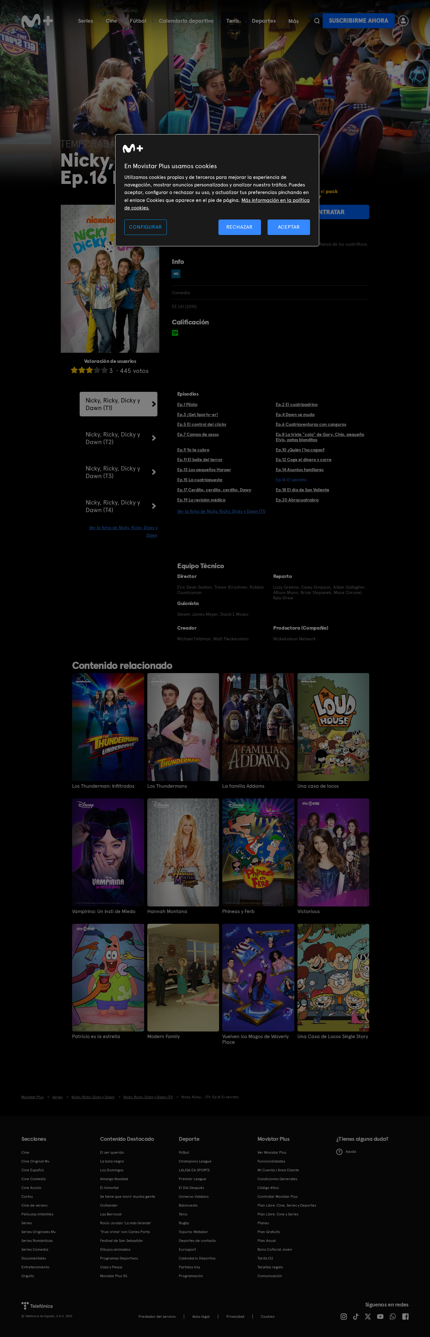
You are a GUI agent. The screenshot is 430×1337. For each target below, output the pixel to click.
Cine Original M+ (35, 1161)
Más (293, 21)
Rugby (184, 1223)
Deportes (264, 20)
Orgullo (27, 1276)
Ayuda (351, 1151)
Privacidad (235, 1316)
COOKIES (267, 1316)
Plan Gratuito (268, 1232)
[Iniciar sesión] (403, 20)
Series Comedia (34, 1249)
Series (85, 20)
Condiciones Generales (277, 1179)
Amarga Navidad (114, 1179)
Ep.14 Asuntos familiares (300, 469)
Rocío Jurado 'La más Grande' (125, 1223)
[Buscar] (317, 21)
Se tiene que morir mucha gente (127, 1196)
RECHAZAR (239, 227)
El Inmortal (109, 1188)
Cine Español (32, 1170)
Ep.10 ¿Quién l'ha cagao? (300, 449)
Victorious (308, 911)
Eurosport (187, 1249)
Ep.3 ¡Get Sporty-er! (197, 414)
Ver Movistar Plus (271, 1152)
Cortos (27, 1196)
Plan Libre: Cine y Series (277, 1214)
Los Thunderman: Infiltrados (103, 786)
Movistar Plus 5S (113, 1276)
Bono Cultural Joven (274, 1249)
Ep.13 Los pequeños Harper (204, 469)
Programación (191, 1276)
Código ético (268, 1188)
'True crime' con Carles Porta (125, 1232)
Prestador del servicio (157, 1316)
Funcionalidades (271, 1161)
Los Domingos (111, 1170)
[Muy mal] (74, 370)
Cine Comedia (33, 1179)
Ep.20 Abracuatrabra (297, 499)
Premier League (192, 1179)
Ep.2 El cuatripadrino (297, 404)
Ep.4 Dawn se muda (295, 414)
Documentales (33, 1258)
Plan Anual (266, 1240)
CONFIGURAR (145, 227)
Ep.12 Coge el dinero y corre (303, 459)
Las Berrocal (111, 1214)
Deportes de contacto (197, 1240)
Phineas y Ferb (238, 911)
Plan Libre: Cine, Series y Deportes (286, 1205)
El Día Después (191, 1188)
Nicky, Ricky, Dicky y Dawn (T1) (113, 404)
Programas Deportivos (119, 1258)
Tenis (232, 20)
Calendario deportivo (186, 20)
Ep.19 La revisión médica (201, 499)
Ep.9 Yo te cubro (193, 449)
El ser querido (112, 1152)
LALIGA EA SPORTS (194, 1170)
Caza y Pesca (111, 1267)
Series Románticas (37, 1240)
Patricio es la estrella (96, 1036)
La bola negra (112, 1161)
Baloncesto (188, 1205)
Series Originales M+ (38, 1232)
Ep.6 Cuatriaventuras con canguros (311, 424)
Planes (263, 1223)
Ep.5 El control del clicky (201, 424)
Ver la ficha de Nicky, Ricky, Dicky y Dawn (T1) (221, 511)
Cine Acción (31, 1188)
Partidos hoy (189, 1267)
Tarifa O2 (265, 1258)
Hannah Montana (167, 911)
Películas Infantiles (37, 1214)
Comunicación (269, 1276)
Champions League (195, 1161)
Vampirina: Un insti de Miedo (103, 911)
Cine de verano (34, 1205)
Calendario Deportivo (197, 1258)
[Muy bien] (104, 370)
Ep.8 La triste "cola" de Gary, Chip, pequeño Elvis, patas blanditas (320, 437)
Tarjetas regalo (270, 1267)
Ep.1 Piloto (187, 404)
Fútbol (138, 20)
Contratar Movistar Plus (277, 1196)
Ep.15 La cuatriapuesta (199, 479)
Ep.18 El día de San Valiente (302, 489)
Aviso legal (201, 1316)
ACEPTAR (289, 227)
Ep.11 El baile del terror (200, 459)
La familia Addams (243, 786)
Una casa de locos (318, 786)
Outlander (109, 1205)
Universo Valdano (194, 1196)
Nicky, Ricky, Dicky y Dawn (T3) (113, 472)
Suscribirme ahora (358, 20)
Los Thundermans (167, 786)
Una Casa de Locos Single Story (332, 1036)
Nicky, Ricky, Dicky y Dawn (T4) (113, 506)
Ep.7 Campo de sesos (198, 434)
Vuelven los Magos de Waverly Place (255, 1039)
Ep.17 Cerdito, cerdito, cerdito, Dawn (214, 489)
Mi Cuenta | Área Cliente (278, 1170)
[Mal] (81, 370)
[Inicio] (37, 21)
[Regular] (89, 370)
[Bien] (96, 370)
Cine (111, 20)
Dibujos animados (115, 1249)
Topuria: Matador (193, 1232)
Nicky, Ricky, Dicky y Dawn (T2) (113, 438)
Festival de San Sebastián (121, 1240)
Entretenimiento (35, 1267)
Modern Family (163, 1036)
